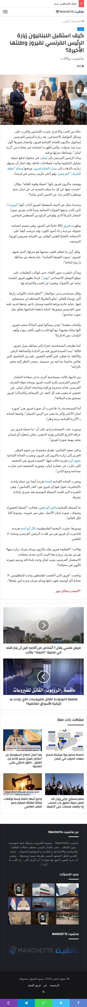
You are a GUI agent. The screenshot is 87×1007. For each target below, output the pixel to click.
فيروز (66, 225)
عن (45, 985)
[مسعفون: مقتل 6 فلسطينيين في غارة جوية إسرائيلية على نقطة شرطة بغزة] (43, 918)
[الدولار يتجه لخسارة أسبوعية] (67, 904)
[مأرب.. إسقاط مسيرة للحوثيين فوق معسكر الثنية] (19, 918)
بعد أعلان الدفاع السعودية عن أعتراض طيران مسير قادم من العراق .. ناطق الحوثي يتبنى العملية (23, 760)
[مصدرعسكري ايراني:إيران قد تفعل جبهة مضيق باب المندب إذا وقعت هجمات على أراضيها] (64, 784)
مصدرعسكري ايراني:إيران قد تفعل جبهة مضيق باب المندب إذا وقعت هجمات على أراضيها (65, 802)
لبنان (44, 158)
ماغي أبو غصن (48, 507)
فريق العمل (34, 985)
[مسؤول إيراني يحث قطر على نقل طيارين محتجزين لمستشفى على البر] (43, 889)
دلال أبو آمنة (28, 528)
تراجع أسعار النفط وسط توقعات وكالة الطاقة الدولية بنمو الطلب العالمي (23, 802)
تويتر (46, 278)
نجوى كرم (74, 460)
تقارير (66, 21)
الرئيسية (76, 21)
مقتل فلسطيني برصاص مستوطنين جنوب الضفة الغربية (46, 3)
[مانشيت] (70, 11)
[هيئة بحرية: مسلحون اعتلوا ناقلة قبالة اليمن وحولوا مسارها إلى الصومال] (43, 904)
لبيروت (12, 205)
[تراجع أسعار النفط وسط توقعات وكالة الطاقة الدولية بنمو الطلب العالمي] (22, 784)
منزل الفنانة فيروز (45, 168)
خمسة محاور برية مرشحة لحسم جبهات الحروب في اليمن (65, 756)
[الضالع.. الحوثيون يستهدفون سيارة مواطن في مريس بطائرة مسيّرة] (67, 889)
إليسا (48, 481)
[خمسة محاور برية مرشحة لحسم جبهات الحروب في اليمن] (64, 740)
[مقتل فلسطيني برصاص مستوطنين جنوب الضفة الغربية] (19, 889)
